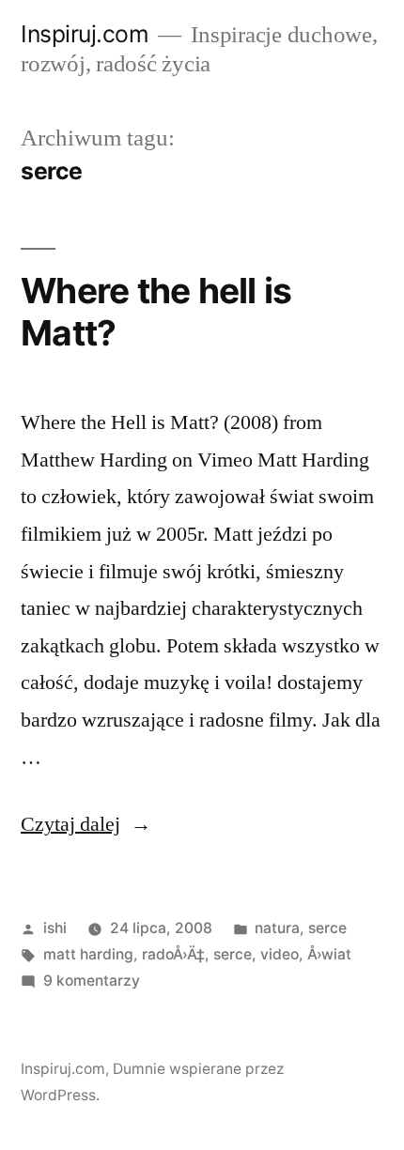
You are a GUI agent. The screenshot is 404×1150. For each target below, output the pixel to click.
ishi (55, 928)
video (279, 954)
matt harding (88, 954)
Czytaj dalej (86, 824)
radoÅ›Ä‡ (173, 954)
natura (277, 928)
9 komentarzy (91, 980)
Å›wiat (329, 954)
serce (327, 928)
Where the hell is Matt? (156, 311)
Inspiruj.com (84, 34)
